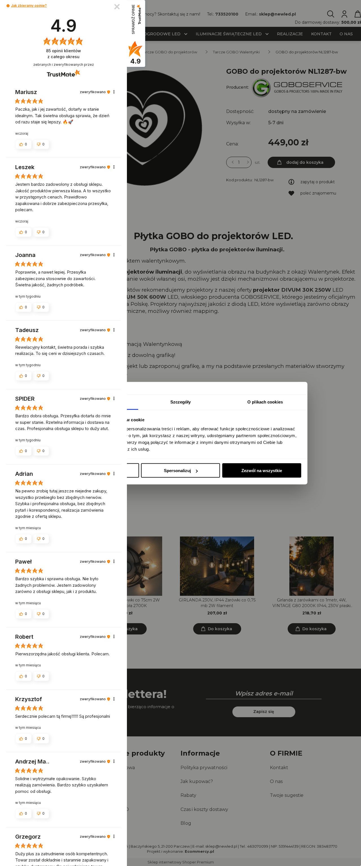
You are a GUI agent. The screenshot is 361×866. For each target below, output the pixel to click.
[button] (8, 6)
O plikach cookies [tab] (265, 401)
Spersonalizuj (177, 470)
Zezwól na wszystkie (261, 470)
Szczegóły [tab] (180, 401)
